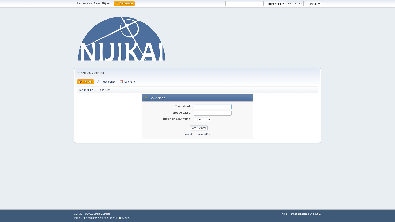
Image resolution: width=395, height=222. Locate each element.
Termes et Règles (298, 213)
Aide (284, 213)
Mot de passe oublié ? (197, 134)
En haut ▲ (315, 213)
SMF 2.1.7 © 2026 (83, 214)
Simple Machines (101, 214)
